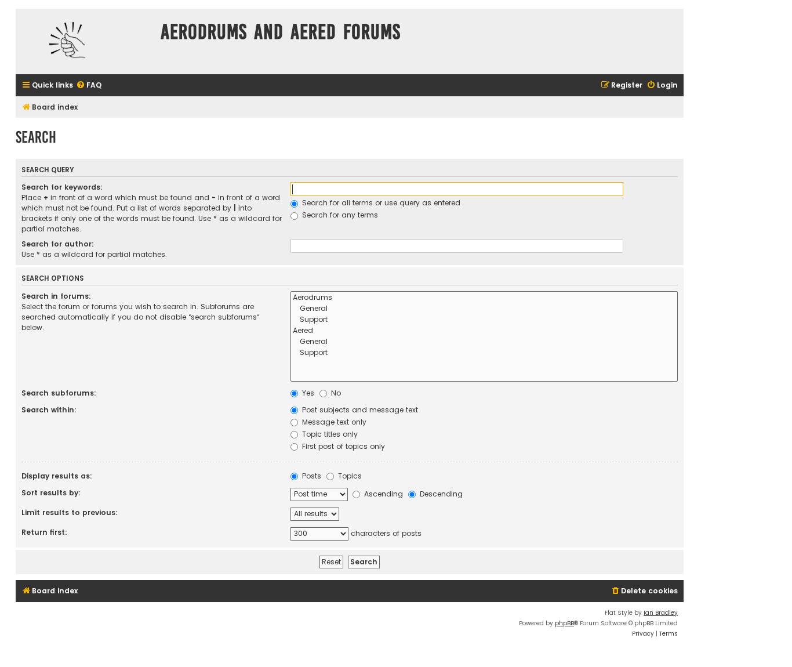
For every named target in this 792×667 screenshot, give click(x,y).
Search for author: (57, 244)
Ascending (382, 494)
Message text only (333, 422)
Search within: (49, 410)
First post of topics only (342, 446)
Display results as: (56, 476)
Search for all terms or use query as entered (380, 203)
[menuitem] (88, 85)
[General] (484, 308)
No (335, 393)
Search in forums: (56, 296)
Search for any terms (339, 215)
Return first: (44, 532)
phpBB (564, 623)
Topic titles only (329, 434)
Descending (440, 494)
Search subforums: (58, 393)
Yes (307, 393)
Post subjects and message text (359, 410)
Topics (349, 476)
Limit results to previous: (69, 512)
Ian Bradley (661, 612)
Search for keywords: (62, 187)
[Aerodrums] (484, 297)
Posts (310, 476)
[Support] (484, 319)
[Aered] (484, 330)
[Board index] (85, 41)
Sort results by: (51, 493)
